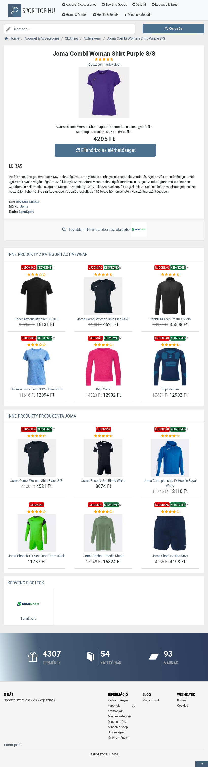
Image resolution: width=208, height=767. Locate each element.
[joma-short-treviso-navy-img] (170, 533)
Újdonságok (116, 732)
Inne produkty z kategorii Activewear (48, 254)
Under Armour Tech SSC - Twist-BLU (36, 389)
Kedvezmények (118, 738)
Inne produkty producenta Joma (42, 416)
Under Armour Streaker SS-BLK (36, 319)
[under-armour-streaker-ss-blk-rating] (36, 274)
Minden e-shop (118, 727)
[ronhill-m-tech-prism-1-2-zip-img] (170, 296)
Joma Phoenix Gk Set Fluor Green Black (36, 556)
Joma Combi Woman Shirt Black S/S (103, 319)
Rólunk (181, 700)
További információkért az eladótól (99, 229)
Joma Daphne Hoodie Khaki (103, 556)
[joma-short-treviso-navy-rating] (170, 511)
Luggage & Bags (166, 4)
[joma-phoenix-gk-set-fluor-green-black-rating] (36, 511)
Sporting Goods (116, 4)
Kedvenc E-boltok (26, 582)
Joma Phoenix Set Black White (103, 481)
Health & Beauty (108, 15)
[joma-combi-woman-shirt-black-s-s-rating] (103, 274)
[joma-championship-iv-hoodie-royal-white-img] (170, 458)
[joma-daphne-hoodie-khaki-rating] (103, 511)
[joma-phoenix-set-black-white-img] (103, 458)
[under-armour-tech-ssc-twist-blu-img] (36, 367)
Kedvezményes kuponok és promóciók (121, 706)
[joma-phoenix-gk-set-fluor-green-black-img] (36, 533)
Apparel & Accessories (81, 4)
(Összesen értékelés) (104, 64)
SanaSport (26, 212)
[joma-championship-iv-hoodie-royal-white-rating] (170, 436)
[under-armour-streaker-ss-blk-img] (36, 296)
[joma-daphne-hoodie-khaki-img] (103, 533)
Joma (24, 206)
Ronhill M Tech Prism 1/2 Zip (170, 319)
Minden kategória (140, 15)
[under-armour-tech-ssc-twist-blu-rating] (36, 345)
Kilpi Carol (103, 389)
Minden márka (118, 722)
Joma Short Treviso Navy (170, 556)
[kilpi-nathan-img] (170, 367)
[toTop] (201, 764)
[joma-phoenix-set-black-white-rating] (103, 436)
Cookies (182, 706)
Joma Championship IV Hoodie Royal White (170, 483)
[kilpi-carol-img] (103, 367)
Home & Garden (77, 15)
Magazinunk (151, 700)
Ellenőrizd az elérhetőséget (108, 150)
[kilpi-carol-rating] (103, 345)
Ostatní (141, 4)
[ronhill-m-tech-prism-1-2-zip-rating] (170, 274)
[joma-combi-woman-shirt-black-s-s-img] (103, 296)
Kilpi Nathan (170, 389)
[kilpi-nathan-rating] (170, 345)
